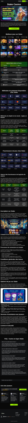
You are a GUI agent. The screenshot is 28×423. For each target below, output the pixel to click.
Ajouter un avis (23, 389)
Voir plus (14, 404)
